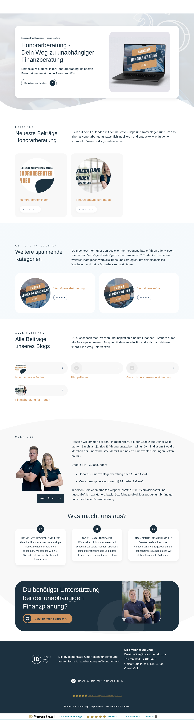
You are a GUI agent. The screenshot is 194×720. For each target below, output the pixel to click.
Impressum (97, 706)
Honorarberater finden (41, 185)
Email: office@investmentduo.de (145, 654)
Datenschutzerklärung (76, 706)
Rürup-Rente (97, 371)
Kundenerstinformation (118, 706)
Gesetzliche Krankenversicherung (152, 371)
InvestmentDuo (27, 38)
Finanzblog (39, 38)
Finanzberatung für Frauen (97, 185)
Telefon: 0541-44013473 (140, 659)
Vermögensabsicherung (55, 293)
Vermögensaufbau (139, 293)
